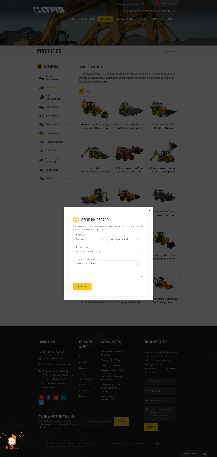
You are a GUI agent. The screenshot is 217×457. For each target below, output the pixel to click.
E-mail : (115, 235)
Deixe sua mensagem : (86, 259)
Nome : (80, 235)
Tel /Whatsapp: (82, 247)
